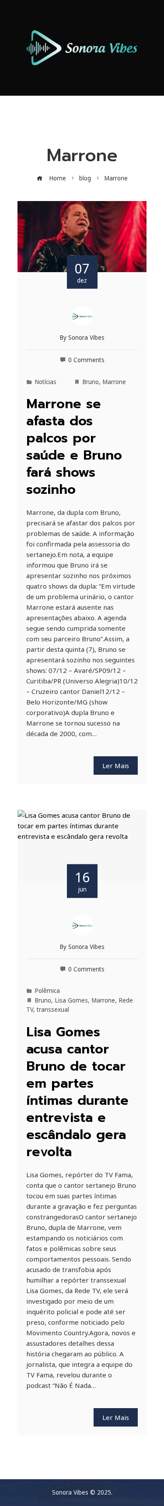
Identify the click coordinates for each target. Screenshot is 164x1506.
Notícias (45, 382)
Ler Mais (115, 765)
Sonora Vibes (86, 337)
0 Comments (86, 360)
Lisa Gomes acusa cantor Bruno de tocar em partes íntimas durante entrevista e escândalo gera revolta (77, 1092)
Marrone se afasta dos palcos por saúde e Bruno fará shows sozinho (74, 447)
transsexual (53, 1010)
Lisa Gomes (71, 1000)
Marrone (114, 382)
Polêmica (47, 991)
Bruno (90, 382)
